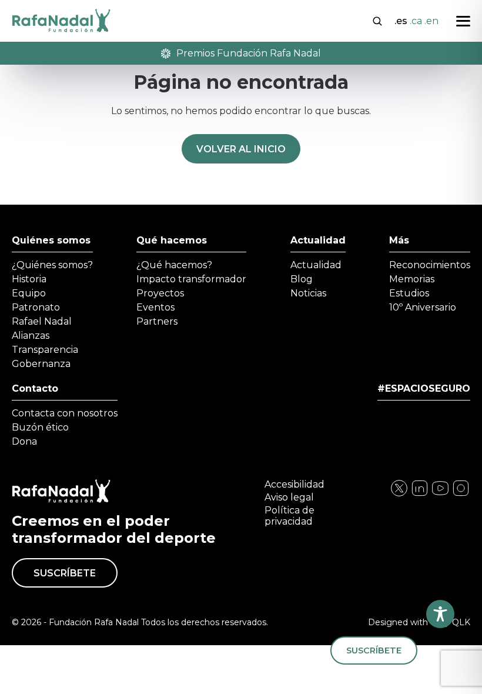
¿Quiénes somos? (52, 265)
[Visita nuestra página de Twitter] (440, 494)
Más (399, 240)
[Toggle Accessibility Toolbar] (440, 614)
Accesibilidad (294, 484)
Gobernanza (41, 363)
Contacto (35, 388)
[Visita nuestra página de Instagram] (419, 494)
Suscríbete (65, 573)
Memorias (411, 279)
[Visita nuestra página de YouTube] (460, 494)
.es (400, 20)
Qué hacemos (171, 240)
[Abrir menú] (463, 21)
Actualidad (318, 240)
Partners (157, 321)
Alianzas (30, 335)
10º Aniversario (422, 307)
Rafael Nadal (42, 321)
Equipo (29, 293)
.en (431, 20)
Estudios (409, 293)
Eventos (155, 307)
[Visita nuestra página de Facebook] (399, 494)
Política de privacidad (289, 516)
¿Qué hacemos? (174, 265)
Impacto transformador (191, 279)
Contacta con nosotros (65, 413)
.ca (416, 20)
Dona (24, 441)
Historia (29, 279)
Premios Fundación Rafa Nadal (248, 53)
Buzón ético (40, 427)
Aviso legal (289, 497)
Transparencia (45, 349)
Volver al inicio (241, 149)
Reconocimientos (429, 265)
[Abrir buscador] (377, 20)
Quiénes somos (51, 240)
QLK (461, 622)
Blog (301, 279)
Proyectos (160, 293)
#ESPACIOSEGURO (423, 388)
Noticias (308, 293)
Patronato (36, 307)
